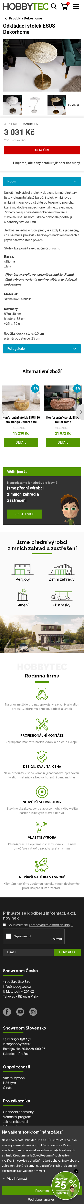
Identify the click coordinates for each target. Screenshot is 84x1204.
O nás (7, 1088)
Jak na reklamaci (15, 1122)
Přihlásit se (67, 952)
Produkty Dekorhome (25, 18)
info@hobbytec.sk (17, 1044)
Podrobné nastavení (42, 1200)
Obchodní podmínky (18, 1112)
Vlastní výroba (14, 1078)
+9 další (73, 105)
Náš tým (9, 1083)
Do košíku (42, 150)
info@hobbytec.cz (17, 987)
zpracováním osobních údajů (51, 925)
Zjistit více (24, 514)
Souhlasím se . (40, 925)
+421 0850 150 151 (17, 1039)
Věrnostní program (17, 1117)
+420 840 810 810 (16, 982)
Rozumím (42, 1191)
